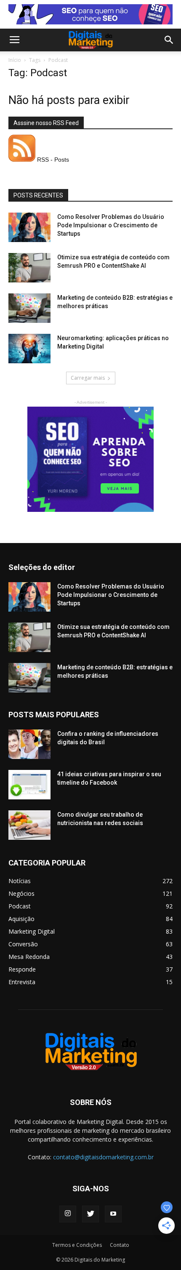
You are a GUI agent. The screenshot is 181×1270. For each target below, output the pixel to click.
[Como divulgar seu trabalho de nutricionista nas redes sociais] (29, 825)
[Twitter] (90, 1214)
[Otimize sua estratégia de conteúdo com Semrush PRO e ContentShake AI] (29, 267)
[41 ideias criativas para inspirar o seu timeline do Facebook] (29, 784)
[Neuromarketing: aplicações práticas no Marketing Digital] (29, 348)
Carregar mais (88, 377)
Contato (119, 1245)
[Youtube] (113, 1214)
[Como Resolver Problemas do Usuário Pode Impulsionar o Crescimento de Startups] (29, 227)
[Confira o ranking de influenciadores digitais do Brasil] (29, 744)
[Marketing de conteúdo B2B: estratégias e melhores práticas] (29, 308)
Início (14, 60)
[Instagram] (67, 1214)
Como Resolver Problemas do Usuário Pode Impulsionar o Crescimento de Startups (110, 225)
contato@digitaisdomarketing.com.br (103, 1157)
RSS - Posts (52, 159)
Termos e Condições (77, 1245)
